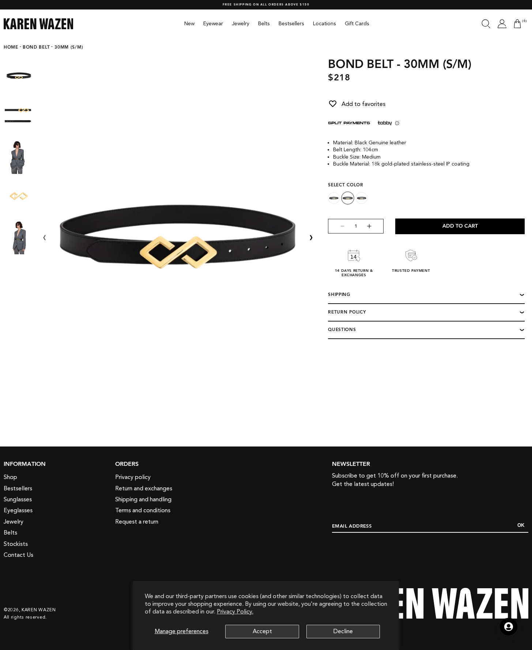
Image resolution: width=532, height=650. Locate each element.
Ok (520, 525)
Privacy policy (133, 478)
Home (11, 47)
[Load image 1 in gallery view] (19, 75)
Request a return (136, 522)
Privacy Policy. (235, 612)
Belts (10, 533)
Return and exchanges (143, 488)
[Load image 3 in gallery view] (19, 155)
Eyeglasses (18, 511)
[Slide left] (44, 237)
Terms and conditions (142, 511)
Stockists (16, 544)
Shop (10, 478)
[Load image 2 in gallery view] (19, 115)
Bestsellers (18, 488)
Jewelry (13, 522)
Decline (343, 631)
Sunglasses (18, 500)
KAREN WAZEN (39, 609)
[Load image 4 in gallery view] (19, 196)
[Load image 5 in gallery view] (19, 236)
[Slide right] (311, 237)
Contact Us (18, 555)
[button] (486, 24)
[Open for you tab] (508, 626)
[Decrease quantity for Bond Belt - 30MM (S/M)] (336, 226)
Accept (262, 631)
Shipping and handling (143, 500)
